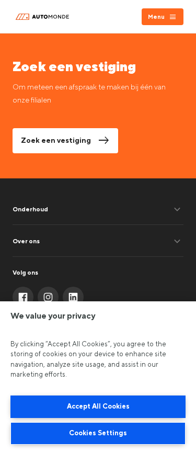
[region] (98, 376)
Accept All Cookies (98, 406)
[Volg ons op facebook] (23, 297)
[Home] (44, 16)
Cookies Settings (98, 433)
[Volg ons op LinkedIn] (73, 297)
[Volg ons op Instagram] (48, 297)
